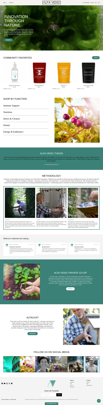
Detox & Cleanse (11, 118)
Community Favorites (17, 58)
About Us (11, 2)
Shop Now (8, 39)
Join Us (59, 394)
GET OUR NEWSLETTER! (51, 403)
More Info (70, 288)
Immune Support (11, 105)
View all (96, 57)
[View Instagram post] (11, 364)
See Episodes (33, 333)
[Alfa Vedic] (51, 2)
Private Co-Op (89, 385)
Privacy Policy (13, 399)
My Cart (71, 385)
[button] (99, 241)
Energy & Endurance (13, 131)
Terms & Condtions (5, 399)
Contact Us (72, 382)
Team (87, 383)
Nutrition (7, 112)
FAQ (71, 383)
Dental (6, 125)
